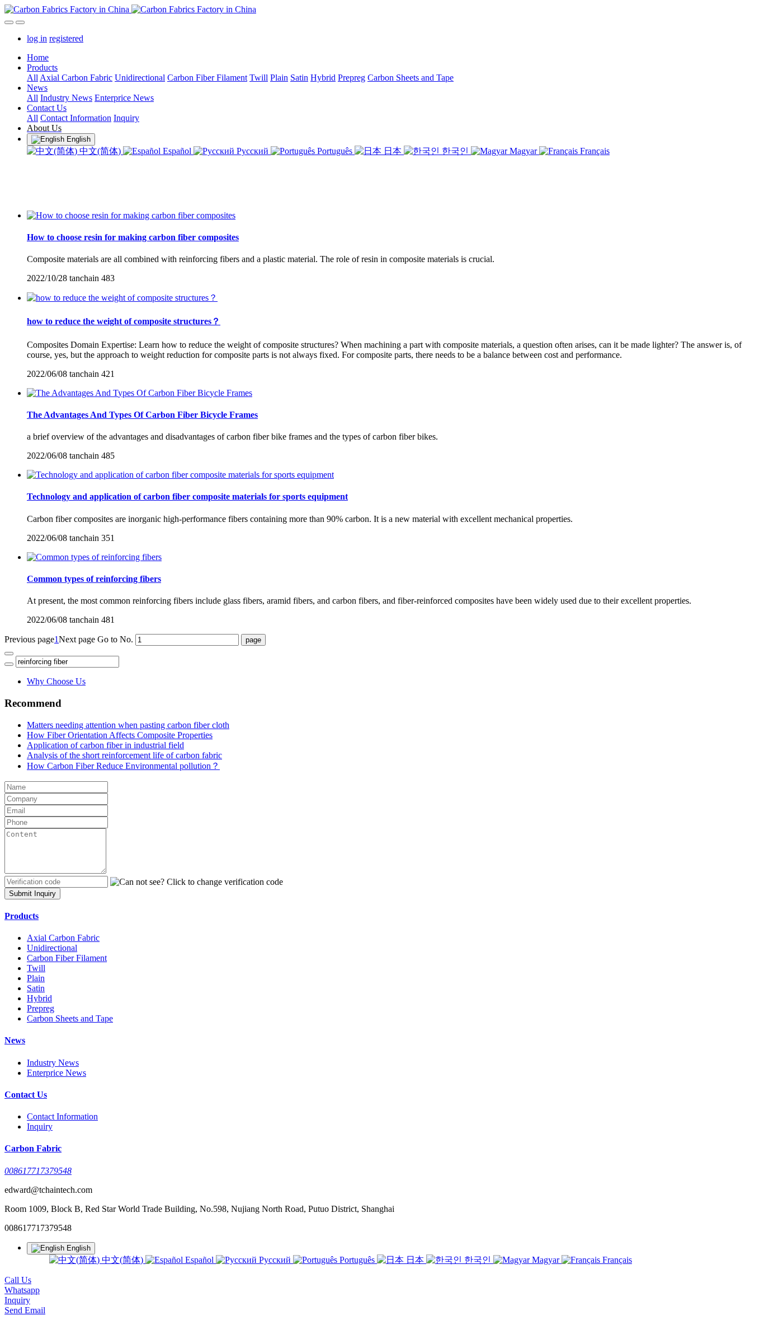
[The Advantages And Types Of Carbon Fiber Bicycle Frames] (139, 393)
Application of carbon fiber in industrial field (105, 745)
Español (177, 151)
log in (37, 38)
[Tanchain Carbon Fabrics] (382, 9)
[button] (196, 882)
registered (66, 38)
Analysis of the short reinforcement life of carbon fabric (124, 755)
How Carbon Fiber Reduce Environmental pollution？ (123, 766)
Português (335, 151)
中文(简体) (100, 151)
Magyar (523, 151)
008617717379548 (38, 1171)
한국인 (455, 151)
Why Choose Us (56, 681)
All (32, 77)
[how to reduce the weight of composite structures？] (122, 297)
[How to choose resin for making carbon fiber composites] (131, 215)
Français (594, 151)
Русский (252, 151)
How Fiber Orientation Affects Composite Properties (120, 735)
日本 (392, 151)
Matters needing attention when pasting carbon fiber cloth (128, 725)
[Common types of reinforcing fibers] (94, 557)
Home (38, 57)
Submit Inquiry (32, 893)
